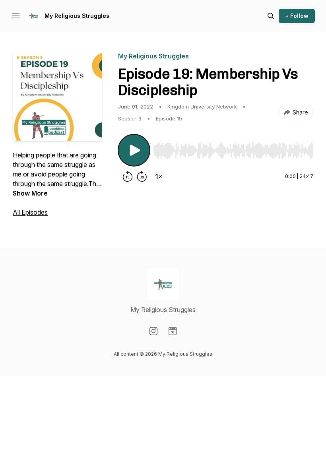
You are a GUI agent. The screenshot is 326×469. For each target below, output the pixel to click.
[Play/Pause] (134, 150)
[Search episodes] (271, 16)
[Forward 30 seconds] (141, 176)
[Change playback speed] (159, 176)
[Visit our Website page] (173, 331)
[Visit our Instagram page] (153, 331)
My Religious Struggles (77, 15)
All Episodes (30, 212)
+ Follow (297, 15)
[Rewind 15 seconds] (127, 176)
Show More (30, 193)
